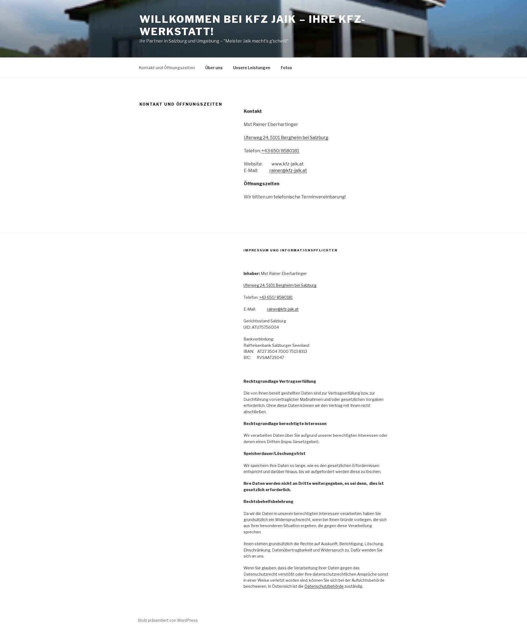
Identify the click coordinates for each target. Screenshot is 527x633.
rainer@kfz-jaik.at (288, 170)
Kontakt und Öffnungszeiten (167, 67)
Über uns (214, 67)
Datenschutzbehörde (324, 586)
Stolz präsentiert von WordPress (168, 620)
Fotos (286, 67)
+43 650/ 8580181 (280, 150)
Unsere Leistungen (251, 67)
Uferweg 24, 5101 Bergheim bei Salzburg (286, 137)
